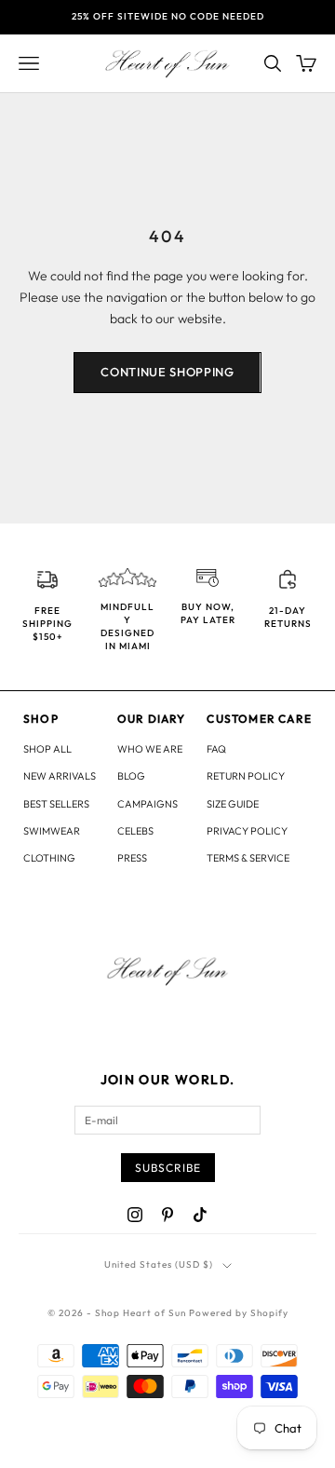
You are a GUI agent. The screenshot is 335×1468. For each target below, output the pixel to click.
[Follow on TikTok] (200, 1214)
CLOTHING (49, 857)
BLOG (131, 775)
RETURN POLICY (246, 775)
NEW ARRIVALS (59, 775)
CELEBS (135, 830)
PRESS (132, 857)
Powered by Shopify (238, 1313)
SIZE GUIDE (233, 803)
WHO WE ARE (149, 748)
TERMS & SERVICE (248, 857)
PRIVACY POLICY (247, 830)
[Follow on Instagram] (135, 1214)
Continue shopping (167, 371)
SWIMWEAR (51, 830)
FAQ (216, 748)
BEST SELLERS (56, 803)
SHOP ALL (47, 748)
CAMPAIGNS (147, 803)
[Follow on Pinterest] (167, 1214)
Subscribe (168, 1168)
